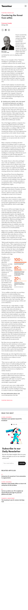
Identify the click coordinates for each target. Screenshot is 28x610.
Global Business (6, 417)
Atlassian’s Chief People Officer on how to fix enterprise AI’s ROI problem (13, 484)
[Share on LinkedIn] (6, 30)
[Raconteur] (6, 6)
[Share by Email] (9, 30)
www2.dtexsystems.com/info (9, 395)
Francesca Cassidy (6, 23)
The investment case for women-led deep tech (12, 500)
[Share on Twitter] (2, 30)
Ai (2, 474)
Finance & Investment (8, 498)
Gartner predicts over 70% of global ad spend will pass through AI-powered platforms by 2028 (12, 492)
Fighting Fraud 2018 (7, 12)
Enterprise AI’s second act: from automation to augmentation (13, 477)
